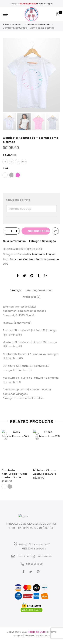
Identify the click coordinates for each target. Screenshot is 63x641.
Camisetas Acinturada (37, 24)
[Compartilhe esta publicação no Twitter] (24, 276)
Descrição (16, 290)
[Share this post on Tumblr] (38, 276)
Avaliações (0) (31, 297)
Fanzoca (45, 635)
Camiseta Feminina (35, 259)
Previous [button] (11, 75)
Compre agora (45, 3)
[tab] (16, 290)
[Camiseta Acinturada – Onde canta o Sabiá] (16, 448)
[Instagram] (38, 571)
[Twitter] (31, 571)
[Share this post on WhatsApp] (45, 276)
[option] (31, 75)
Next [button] (54, 75)
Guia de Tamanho (14, 241)
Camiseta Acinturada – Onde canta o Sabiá (15, 474)
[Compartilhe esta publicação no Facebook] (18, 276)
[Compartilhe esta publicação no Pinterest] (31, 276)
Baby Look (16, 259)
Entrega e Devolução (42, 241)
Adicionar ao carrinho (38, 231)
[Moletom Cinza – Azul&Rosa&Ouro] (47, 448)
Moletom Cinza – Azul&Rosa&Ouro (45, 472)
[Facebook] (24, 571)
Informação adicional (39, 290)
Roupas (16, 24)
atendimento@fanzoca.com (34, 556)
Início (6, 24)
